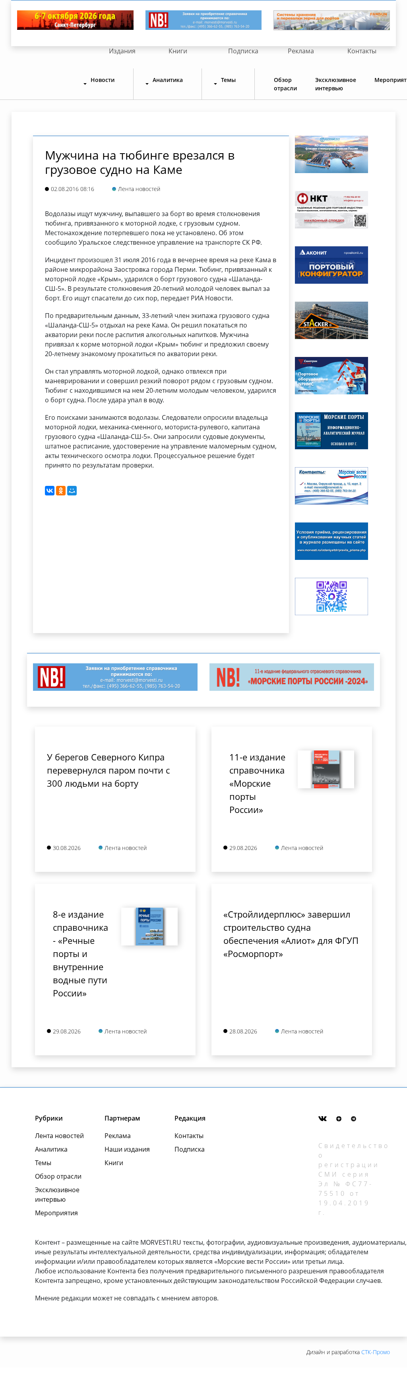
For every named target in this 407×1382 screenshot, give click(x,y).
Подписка (243, 51)
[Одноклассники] (61, 490)
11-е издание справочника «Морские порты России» (257, 783)
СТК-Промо (375, 1352)
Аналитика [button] (168, 80)
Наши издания (127, 1149)
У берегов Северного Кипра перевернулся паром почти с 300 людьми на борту (108, 770)
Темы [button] (228, 80)
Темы (43, 1162)
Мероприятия (56, 1213)
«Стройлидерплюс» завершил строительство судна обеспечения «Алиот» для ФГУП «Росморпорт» (291, 933)
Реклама (301, 51)
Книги (178, 51)
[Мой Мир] (72, 490)
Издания (122, 51)
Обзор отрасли (285, 84)
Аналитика (51, 1149)
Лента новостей (59, 1135)
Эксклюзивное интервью (335, 84)
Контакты (361, 51)
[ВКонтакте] (49, 490)
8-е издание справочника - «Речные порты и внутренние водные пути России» (80, 953)
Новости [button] (102, 80)
